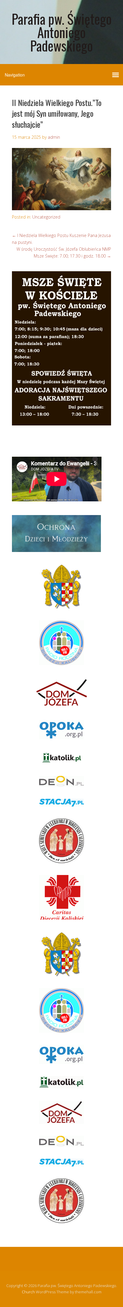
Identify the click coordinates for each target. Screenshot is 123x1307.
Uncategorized (46, 217)
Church (28, 1291)
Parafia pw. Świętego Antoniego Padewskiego (62, 32)
